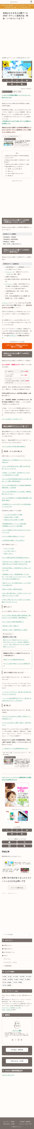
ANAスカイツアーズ (19, 644)
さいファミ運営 (17, 1030)
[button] (22, 84)
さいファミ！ (14, 2)
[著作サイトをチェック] (9, 842)
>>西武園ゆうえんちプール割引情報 (12, 526)
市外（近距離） (18, 91)
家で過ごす (10, 175)
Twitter (3, 1009)
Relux (27, 644)
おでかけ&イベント (8, 91)
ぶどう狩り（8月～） (10, 551)
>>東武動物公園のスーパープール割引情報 (14, 523)
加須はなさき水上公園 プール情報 (13, 519)
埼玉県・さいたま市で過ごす (15, 169)
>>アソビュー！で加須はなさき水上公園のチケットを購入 (17, 345)
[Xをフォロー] (24, 842)
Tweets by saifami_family (8, 1075)
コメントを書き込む (17, 887)
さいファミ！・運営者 (8, 1121)
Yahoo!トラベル (16, 640)
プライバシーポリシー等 (25, 1124)
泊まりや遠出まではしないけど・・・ (17, 173)
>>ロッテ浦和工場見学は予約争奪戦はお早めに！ (16, 557)
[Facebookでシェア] (17, 80)
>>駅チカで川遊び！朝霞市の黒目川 (12, 589)
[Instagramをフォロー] (9, 845)
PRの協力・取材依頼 (17, 1049)
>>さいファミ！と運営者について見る (11, 1007)
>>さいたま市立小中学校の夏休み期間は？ (14, 446)
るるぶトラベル (11, 642)
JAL (10, 644)
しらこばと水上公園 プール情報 (13, 514)
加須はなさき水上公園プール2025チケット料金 (17, 164)
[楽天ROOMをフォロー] (24, 845)
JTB (4, 642)
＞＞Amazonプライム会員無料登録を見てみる (15, 748)
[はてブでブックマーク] (27, 80)
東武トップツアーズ (9, 646)
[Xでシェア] (7, 80)
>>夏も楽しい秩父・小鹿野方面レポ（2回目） (15, 630)
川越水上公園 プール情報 (11, 517)
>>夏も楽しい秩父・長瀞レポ (10, 625)
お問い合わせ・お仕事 (17, 1061)
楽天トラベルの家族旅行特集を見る (14, 659)
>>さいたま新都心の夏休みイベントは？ (13, 536)
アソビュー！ (9, 272)
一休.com (19, 642)
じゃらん (24, 640)
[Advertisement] (17, 38)
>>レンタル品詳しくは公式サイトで (12, 419)
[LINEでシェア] (12, 84)
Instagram (8, 1009)
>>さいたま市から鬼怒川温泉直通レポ (13, 621)
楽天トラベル (7, 640)
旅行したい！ (11, 171)
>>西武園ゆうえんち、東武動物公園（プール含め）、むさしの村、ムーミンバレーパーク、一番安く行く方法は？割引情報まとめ (16, 577)
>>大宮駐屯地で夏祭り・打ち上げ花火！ (13, 540)
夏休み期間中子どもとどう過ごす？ (14, 166)
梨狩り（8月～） (9, 553)
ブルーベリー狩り (9, 548)
